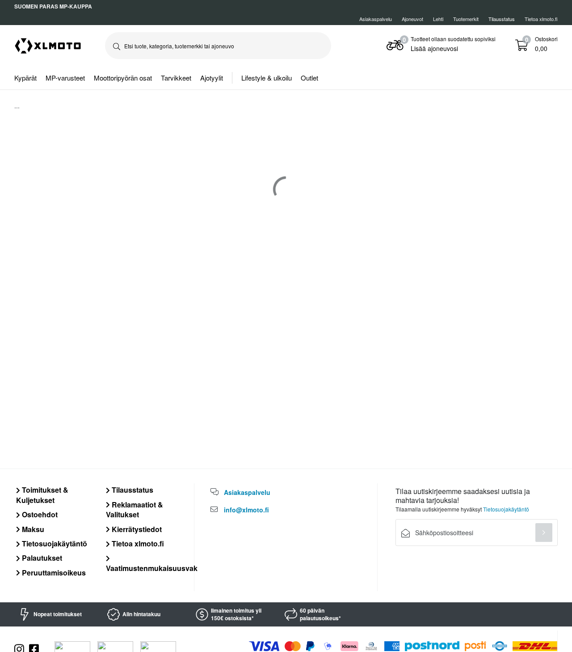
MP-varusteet (65, 77)
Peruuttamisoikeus (53, 572)
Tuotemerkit (466, 19)
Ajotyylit (211, 77)
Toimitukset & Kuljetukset (42, 495)
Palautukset (41, 558)
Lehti (438, 19)
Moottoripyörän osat (123, 77)
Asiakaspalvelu (375, 19)
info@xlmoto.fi (246, 509)
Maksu (32, 529)
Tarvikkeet (176, 77)
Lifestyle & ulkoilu (266, 77)
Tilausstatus (131, 490)
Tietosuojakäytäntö (53, 543)
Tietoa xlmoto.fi (541, 19)
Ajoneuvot (412, 19)
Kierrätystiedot (136, 529)
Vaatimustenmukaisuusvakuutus (161, 568)
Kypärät (25, 77)
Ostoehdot (39, 514)
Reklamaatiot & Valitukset (134, 509)
